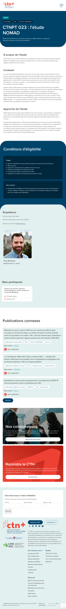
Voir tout (8, 400)
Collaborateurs (32, 570)
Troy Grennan (9, 260)
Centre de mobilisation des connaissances (36, 584)
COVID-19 (30, 387)
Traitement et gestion (52, 556)
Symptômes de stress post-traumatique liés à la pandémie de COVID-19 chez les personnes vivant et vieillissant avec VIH (31, 381)
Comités (30, 567)
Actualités (31, 591)
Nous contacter (32, 596)
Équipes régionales (33, 559)
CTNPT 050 (17, 369)
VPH (15, 22)
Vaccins (48, 342)
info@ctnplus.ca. (21, 223)
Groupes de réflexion (34, 562)
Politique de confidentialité (42, 604)
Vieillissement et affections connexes (15, 366)
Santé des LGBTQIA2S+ (25, 22)
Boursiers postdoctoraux (35, 564)
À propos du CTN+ (33, 553)
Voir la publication (13, 349)
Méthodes (49, 562)
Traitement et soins (37, 366)
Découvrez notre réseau (33, 439)
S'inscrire (8, 511)
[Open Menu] (61, 5)
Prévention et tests (51, 553)
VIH (29, 366)
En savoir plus (33, 477)
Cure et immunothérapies (53, 559)
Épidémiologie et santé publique (13, 342)
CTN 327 (16, 391)
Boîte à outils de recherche (36, 580)
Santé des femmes (50, 366)
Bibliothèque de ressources (36, 588)
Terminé (6, 17)
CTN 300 (16, 346)
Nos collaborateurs (33, 556)
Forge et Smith (52, 605)
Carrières (30, 572)
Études (48, 550)
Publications (31, 593)
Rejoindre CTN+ (35, 522)
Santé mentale (44, 387)
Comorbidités (7, 22)
